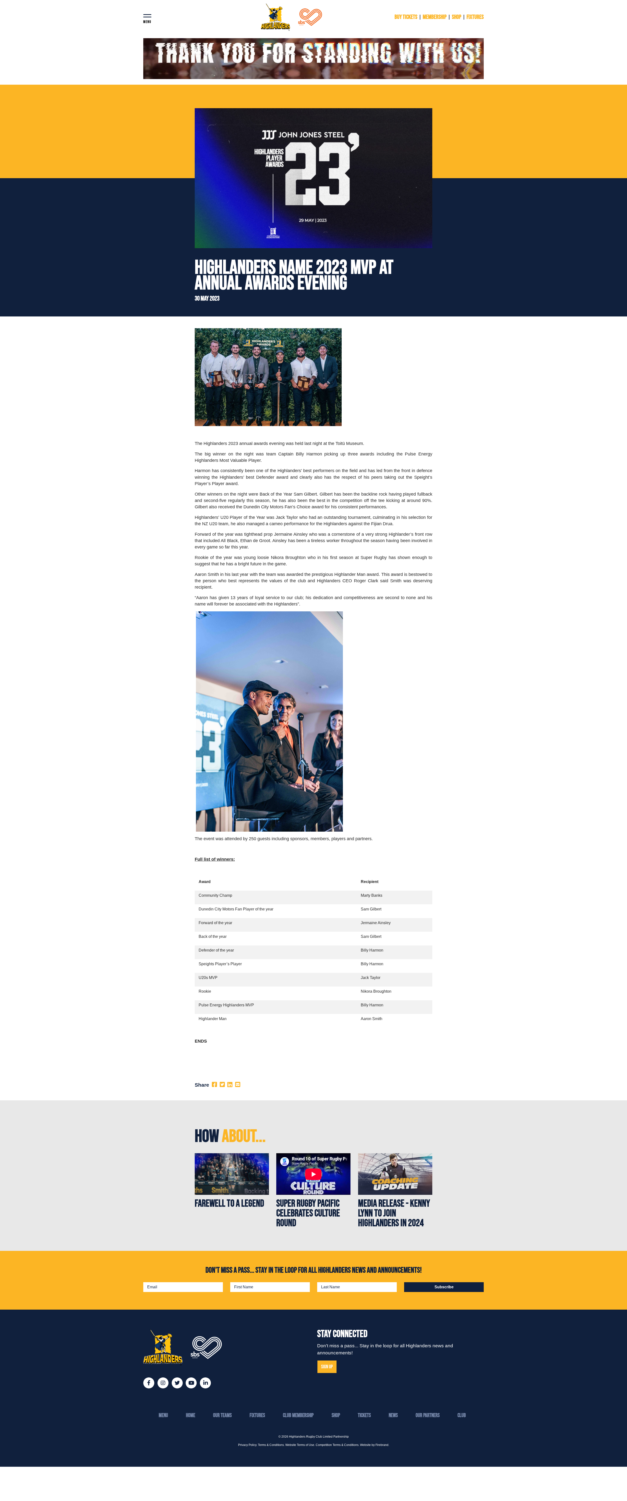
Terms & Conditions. (271, 1444)
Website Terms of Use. (300, 1444)
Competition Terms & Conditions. (337, 1444)
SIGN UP (327, 1367)
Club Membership (298, 1415)
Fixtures (257, 1415)
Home (190, 1415)
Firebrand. (382, 1444)
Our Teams (222, 1415)
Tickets (364, 1415)
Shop (336, 1415)
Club (462, 1415)
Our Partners (428, 1415)
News (393, 1415)
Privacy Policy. (247, 1444)
